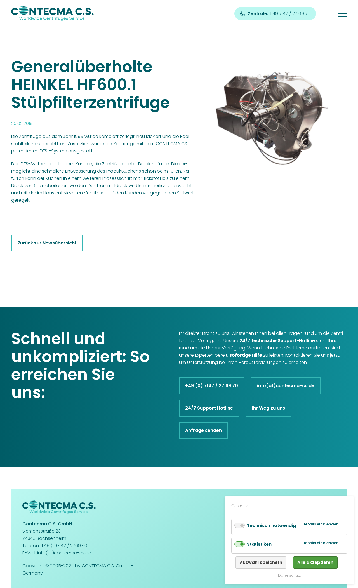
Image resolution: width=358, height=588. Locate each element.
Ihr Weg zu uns (268, 408)
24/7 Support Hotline (209, 408)
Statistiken (259, 544)
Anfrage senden (203, 430)
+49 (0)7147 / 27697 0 (64, 545)
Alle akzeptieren (315, 562)
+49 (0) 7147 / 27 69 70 (211, 385)
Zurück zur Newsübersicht (47, 243)
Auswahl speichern (261, 562)
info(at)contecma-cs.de (285, 385)
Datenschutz (289, 575)
